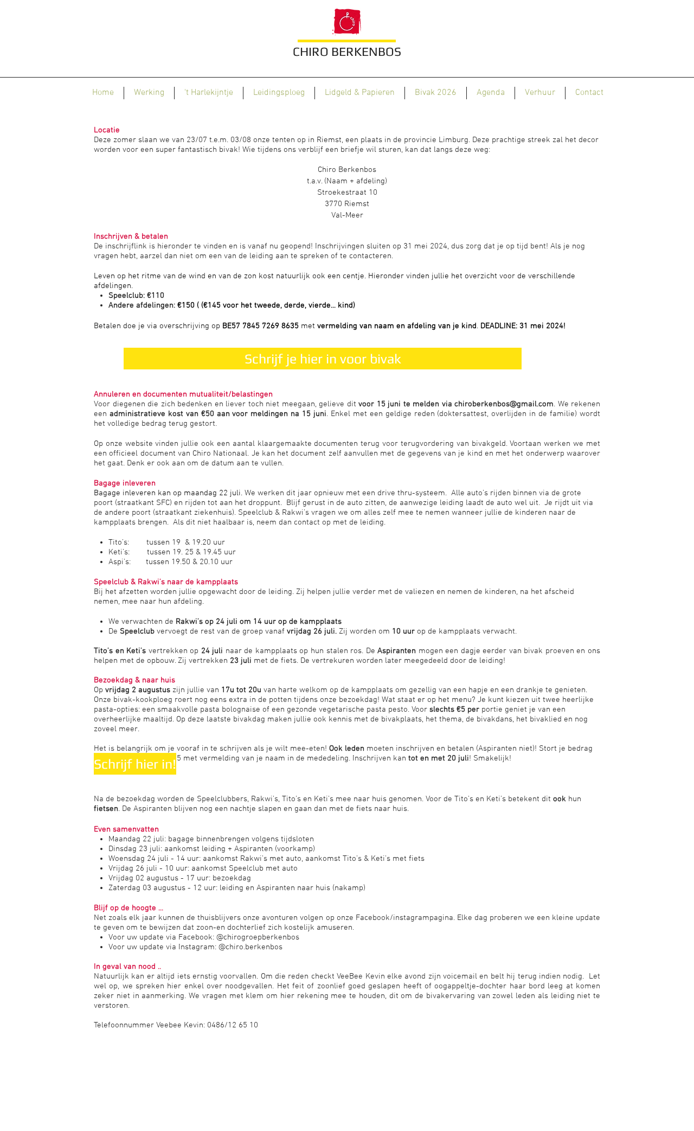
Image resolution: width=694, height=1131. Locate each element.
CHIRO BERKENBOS (347, 51)
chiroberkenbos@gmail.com (504, 404)
